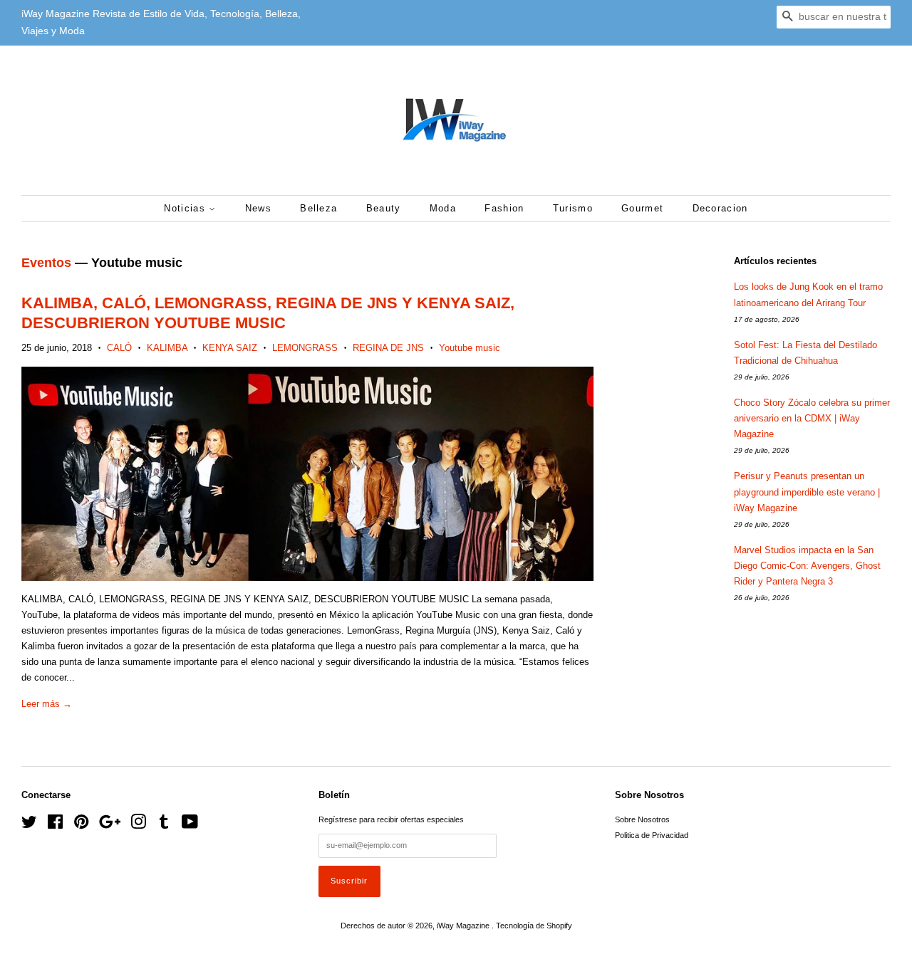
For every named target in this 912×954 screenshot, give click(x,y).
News (258, 208)
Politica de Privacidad (651, 835)
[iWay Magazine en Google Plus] (109, 825)
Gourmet (642, 208)
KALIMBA (167, 347)
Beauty (383, 208)
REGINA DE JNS (388, 347)
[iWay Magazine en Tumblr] (164, 825)
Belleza (318, 208)
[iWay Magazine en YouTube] (190, 825)
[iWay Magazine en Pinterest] (81, 825)
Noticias (186, 208)
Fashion (504, 208)
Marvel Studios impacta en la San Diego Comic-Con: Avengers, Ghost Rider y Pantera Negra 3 (807, 566)
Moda (443, 208)
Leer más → (46, 703)
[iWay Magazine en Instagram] (138, 825)
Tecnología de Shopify (534, 925)
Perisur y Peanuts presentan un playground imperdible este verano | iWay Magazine (807, 492)
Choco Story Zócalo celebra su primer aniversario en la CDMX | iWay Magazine (812, 418)
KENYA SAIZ (229, 347)
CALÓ (119, 347)
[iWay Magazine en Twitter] (29, 825)
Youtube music (469, 347)
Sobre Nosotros (642, 819)
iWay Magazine (464, 925)
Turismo (573, 208)
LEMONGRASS (305, 347)
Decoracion (720, 208)
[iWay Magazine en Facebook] (55, 825)
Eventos (46, 263)
